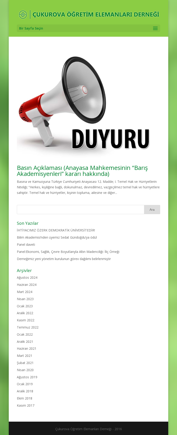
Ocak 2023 (25, 306)
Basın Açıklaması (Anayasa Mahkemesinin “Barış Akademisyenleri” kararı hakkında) (82, 170)
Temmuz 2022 (27, 327)
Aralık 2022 (25, 313)
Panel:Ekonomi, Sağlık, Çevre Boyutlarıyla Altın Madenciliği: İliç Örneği (68, 251)
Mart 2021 (24, 355)
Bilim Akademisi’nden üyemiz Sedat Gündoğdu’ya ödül (57, 237)
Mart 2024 (24, 292)
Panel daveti (26, 244)
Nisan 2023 (25, 299)
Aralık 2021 (25, 341)
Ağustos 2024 (27, 277)
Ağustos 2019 (27, 377)
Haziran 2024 (26, 284)
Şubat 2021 (25, 363)
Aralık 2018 (25, 391)
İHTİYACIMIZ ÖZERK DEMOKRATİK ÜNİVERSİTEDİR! (56, 230)
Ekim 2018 (24, 398)
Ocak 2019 (25, 384)
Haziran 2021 (26, 348)
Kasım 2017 (25, 405)
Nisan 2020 (25, 370)
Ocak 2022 (25, 334)
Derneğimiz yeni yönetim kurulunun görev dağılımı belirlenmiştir (64, 259)
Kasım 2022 (25, 320)
